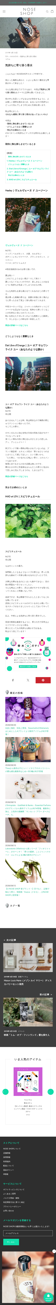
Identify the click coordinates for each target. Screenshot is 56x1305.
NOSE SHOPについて (12, 1149)
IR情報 (5, 1174)
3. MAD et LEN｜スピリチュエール (22, 179)
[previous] (5, 1092)
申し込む (11, 1242)
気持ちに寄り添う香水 (28, 56)
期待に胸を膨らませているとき (19, 157)
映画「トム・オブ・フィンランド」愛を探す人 (27, 1034)
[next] (50, 1092)
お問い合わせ (8, 1211)
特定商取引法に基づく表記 (13, 1202)
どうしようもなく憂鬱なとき (18, 164)
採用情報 (6, 1157)
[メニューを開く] (4, 11)
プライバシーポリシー (12, 1206)
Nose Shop (28, 1100)
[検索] (47, 11)
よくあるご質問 (9, 1194)
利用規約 (6, 1161)
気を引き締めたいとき (16, 175)
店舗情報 (6, 1153)
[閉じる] (54, 1251)
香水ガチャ (28, 1103)
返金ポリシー (8, 1170)
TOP (6, 56)
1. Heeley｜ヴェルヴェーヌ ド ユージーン (24, 161)
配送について (8, 1166)
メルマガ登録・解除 (11, 1198)
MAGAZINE (14, 56)
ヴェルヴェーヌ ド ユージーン (19, 245)
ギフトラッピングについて (13, 1189)
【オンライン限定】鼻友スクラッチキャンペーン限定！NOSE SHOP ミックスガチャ (28, 1109)
